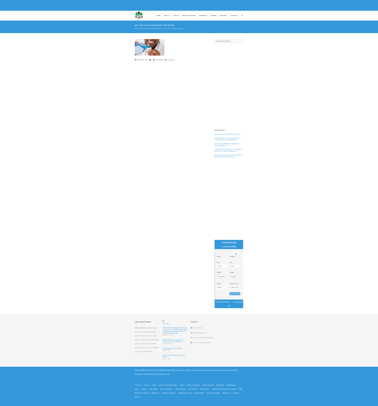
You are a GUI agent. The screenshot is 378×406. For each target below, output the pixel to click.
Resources (203, 15)
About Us (167, 15)
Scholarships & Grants (185, 393)
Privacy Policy (204, 389)
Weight (232, 272)
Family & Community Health (168, 385)
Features (182, 385)
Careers (213, 15)
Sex (231, 262)
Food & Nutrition (208, 385)
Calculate (235, 294)
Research (223, 15)
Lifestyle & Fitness (188, 15)
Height (219, 272)
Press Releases (193, 389)
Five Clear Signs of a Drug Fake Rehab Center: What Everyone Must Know (227, 139)
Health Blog (220, 385)
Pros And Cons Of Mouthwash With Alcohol (150, 28)
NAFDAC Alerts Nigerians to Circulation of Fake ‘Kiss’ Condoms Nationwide (228, 150)
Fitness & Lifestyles (194, 385)
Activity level (234, 283)
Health (175, 15)
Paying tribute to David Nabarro (173, 348)
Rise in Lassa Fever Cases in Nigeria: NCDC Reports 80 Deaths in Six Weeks (229, 156)
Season (219, 283)
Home (158, 15)
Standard (232, 256)
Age (218, 262)
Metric (219, 256)
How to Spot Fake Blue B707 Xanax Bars (228, 134)
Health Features (231, 385)
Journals (144, 389)
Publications (155, 393)
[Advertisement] (171, 5)
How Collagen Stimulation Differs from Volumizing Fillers (227, 144)
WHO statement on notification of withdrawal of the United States (173, 340)
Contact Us (234, 15)
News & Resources (166, 389)
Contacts (146, 385)
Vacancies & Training (213, 393)
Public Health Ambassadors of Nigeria (224, 389)
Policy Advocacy (180, 389)
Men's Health (153, 389)
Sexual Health (199, 393)
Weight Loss (226, 393)
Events (154, 385)
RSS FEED (166, 324)
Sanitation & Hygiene (169, 393)
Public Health (159, 60)
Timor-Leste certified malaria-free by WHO (174, 356)
